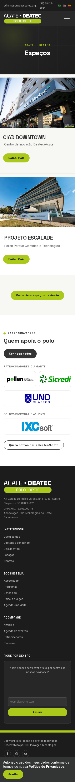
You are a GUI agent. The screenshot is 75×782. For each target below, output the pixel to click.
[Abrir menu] (67, 18)
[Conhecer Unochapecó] (37, 398)
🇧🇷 (59, 5)
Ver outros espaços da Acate (37, 295)
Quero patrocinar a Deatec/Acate (34, 445)
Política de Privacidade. (47, 767)
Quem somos (12, 536)
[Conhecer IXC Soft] (37, 426)
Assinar (37, 712)
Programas (10, 586)
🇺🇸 (64, 5)
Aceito (13, 774)
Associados (11, 580)
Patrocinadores (13, 637)
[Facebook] (7, 753)
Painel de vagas (13, 598)
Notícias (9, 624)
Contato (9, 561)
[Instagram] (16, 753)
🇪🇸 (69, 5)
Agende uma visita (15, 605)
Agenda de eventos (16, 631)
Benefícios (10, 592)
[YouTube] (25, 753)
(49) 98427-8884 (46, 5)
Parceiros (9, 643)
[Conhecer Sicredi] (55, 379)
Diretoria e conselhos (17, 542)
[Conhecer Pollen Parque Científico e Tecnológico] (20, 379)
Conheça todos (20, 353)
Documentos (12, 548)
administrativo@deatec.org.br (21, 5)
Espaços (9, 554)
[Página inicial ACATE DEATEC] (22, 18)
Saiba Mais (16, 158)
